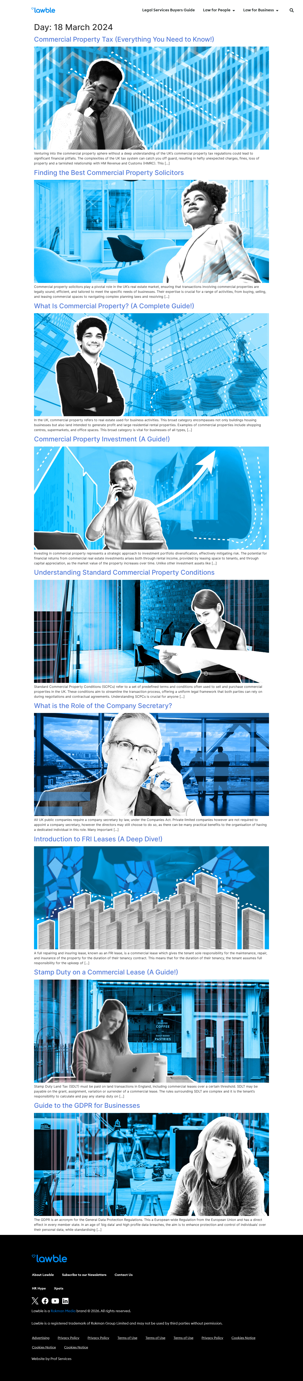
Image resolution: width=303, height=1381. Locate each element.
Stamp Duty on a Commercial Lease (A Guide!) (106, 972)
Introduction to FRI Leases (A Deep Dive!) (98, 839)
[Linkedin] (65, 1300)
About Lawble (43, 1275)
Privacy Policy (68, 1338)
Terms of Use (127, 1338)
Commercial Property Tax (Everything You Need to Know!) (124, 39)
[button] (292, 10)
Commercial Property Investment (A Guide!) (102, 439)
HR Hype (39, 1288)
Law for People (216, 10)
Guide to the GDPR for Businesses (87, 1105)
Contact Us (124, 1275)
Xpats (58, 1288)
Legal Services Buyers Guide (168, 10)
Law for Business (258, 10)
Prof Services (61, 1359)
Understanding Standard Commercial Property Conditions (124, 572)
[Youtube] (55, 1300)
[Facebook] (45, 1300)
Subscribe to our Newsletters (84, 1275)
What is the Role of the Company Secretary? (103, 706)
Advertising (40, 1338)
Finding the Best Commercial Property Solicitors (109, 173)
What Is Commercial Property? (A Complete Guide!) (114, 306)
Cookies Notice (243, 1338)
